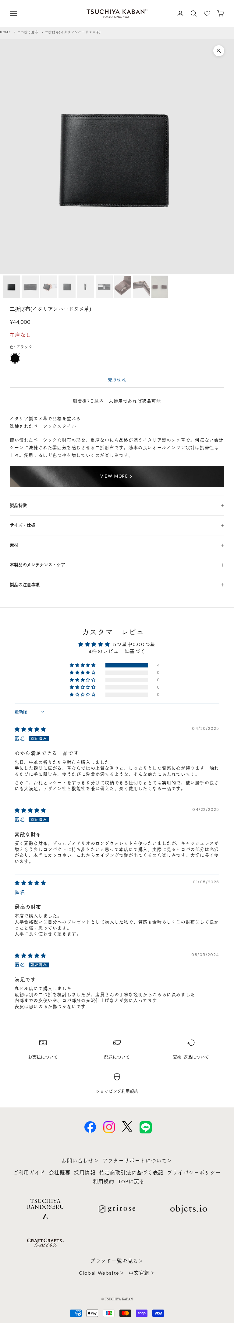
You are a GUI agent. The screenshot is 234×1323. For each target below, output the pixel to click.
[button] (83, 665)
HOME (5, 32)
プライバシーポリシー (194, 1173)
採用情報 (84, 1173)
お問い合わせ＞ (80, 1161)
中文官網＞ (142, 1273)
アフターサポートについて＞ (137, 1161)
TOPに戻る (131, 1181)
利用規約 (103, 1181)
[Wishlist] (207, 13)
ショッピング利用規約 (117, 1091)
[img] (30, 729)
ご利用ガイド (29, 1173)
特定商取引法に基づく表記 (131, 1173)
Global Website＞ (102, 1273)
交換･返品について (191, 1057)
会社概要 (59, 1173)
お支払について (43, 1057)
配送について (117, 1057)
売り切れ (117, 380)
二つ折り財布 (28, 32)
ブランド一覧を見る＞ (117, 1261)
